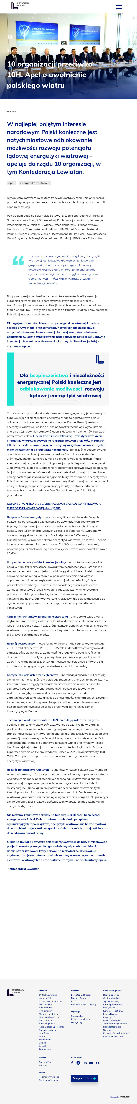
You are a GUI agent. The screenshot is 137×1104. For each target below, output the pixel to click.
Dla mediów (45, 1062)
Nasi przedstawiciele (49, 1017)
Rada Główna (45, 1020)
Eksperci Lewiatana (80, 1019)
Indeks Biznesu (110, 1014)
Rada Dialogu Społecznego (52, 1026)
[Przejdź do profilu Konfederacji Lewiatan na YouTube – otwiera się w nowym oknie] (91, 1063)
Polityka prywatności (49, 1076)
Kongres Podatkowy (113, 1010)
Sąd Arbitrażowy (111, 1001)
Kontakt (43, 1065)
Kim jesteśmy (45, 1010)
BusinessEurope (79, 998)
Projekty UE (109, 1017)
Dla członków (45, 1004)
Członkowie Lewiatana (50, 1001)
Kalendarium (45, 1007)
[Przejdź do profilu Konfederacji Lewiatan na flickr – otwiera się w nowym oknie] (97, 1063)
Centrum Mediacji (112, 998)
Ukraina (107, 1030)
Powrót (13, 111)
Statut (42, 1036)
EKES (73, 1001)
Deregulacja (77, 1022)
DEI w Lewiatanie (112, 1020)
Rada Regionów (47, 1023)
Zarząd (42, 1042)
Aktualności (45, 998)
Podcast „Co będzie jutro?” (116, 1033)
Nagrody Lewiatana (49, 1014)
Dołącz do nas (82, 1078)
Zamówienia (45, 1049)
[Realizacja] (125, 1097)
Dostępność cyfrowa (49, 1080)
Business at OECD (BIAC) (83, 1004)
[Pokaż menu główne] (119, 7)
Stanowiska (77, 1016)
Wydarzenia (45, 1039)
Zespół (42, 1046)
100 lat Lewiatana (48, 994)
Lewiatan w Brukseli (81, 994)
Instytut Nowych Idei (113, 1036)
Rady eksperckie (111, 994)
